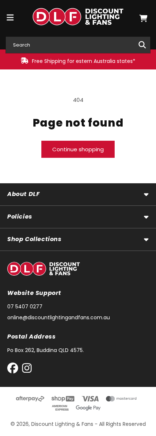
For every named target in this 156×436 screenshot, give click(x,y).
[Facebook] (14, 369)
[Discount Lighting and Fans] (78, 18)
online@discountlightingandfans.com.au (58, 317)
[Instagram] (26, 369)
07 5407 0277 (24, 306)
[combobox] (78, 45)
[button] (143, 18)
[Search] (142, 45)
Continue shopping (78, 149)
